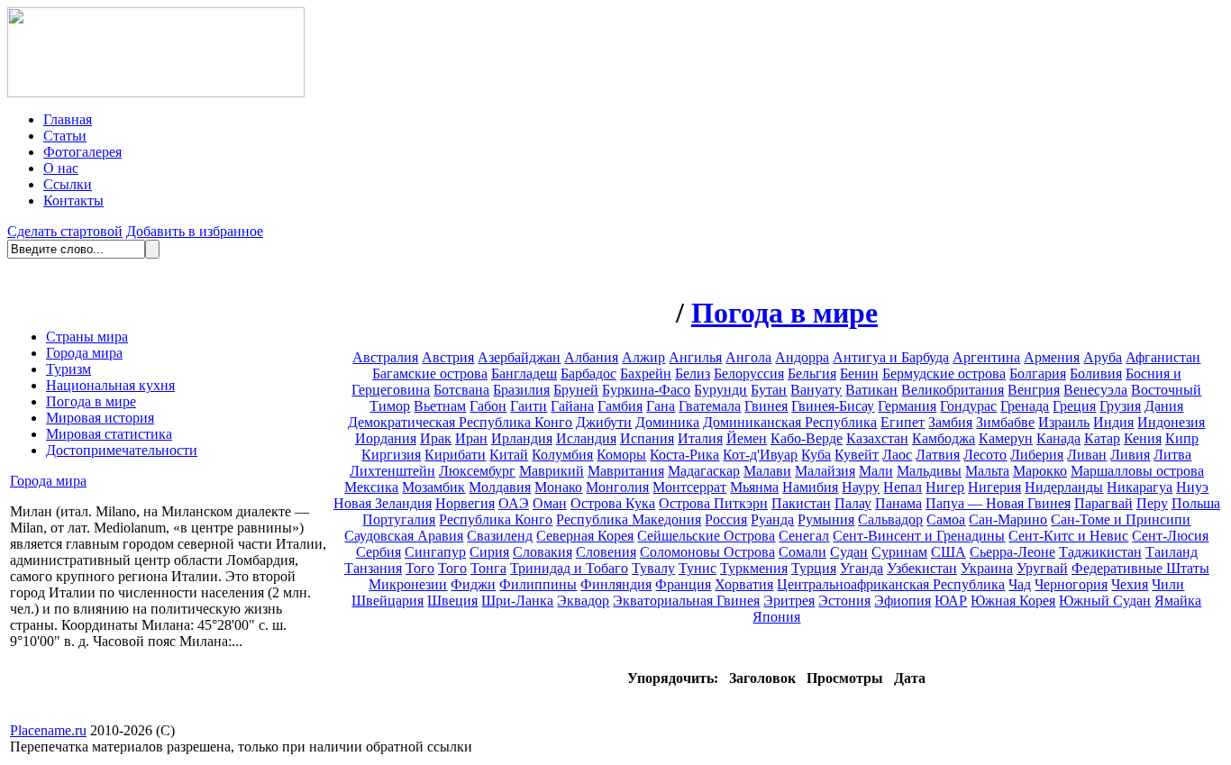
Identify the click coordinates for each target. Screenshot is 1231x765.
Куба (816, 454)
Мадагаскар (704, 470)
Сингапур (435, 552)
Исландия (586, 438)
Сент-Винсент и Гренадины (919, 535)
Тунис (697, 568)
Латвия (938, 454)
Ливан (1087, 454)
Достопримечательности (121, 450)
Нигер (945, 487)
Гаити (528, 406)
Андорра (802, 357)
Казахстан (877, 438)
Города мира (84, 352)
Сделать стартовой (65, 231)
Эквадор (583, 600)
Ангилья (695, 357)
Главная (67, 119)
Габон (488, 406)
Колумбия (562, 454)
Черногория (1071, 584)
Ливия (1130, 454)
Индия (1113, 422)
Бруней (575, 389)
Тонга (488, 568)
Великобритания (952, 389)
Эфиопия (902, 600)
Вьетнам (440, 406)
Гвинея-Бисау (832, 406)
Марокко (1040, 470)
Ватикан (871, 389)
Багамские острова (430, 373)
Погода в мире (91, 401)
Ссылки (67, 184)
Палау (852, 503)
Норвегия (465, 503)
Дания (1163, 406)
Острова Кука (612, 503)
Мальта (987, 470)
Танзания (373, 568)
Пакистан (801, 503)
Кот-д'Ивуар (760, 454)
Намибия (810, 487)
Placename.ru (48, 730)
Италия (700, 438)
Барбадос (588, 373)
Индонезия (1171, 422)
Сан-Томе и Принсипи (1120, 519)
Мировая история (100, 417)
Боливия (1096, 373)
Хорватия (744, 584)
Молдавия (500, 487)
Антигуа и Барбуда (891, 357)
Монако (558, 487)
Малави (767, 470)
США (948, 552)
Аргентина (986, 357)
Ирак (435, 438)
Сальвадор (890, 519)
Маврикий (551, 470)
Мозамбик (433, 487)
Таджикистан (1100, 552)
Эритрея (789, 600)
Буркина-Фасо (646, 389)
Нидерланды (1064, 487)
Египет (902, 422)
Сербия (378, 552)
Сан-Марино (1008, 519)
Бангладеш (524, 373)
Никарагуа (1139, 487)
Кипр (1182, 438)
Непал (902, 487)
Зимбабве (1005, 422)
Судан (849, 552)
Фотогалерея (82, 151)
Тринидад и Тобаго (569, 568)
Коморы (621, 454)
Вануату (816, 389)
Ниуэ (1192, 487)
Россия (726, 519)
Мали (876, 470)
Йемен (746, 438)
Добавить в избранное (194, 231)
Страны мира (87, 336)
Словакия (542, 552)
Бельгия (812, 373)
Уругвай (1042, 568)
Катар (1102, 438)
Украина (987, 568)
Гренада (1024, 406)
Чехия (1129, 584)
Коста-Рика (684, 454)
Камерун (1006, 438)
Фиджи (473, 584)
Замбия (950, 422)
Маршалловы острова (1137, 470)
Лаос (897, 454)
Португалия (398, 519)
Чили (1168, 584)
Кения (1143, 438)
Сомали (802, 552)
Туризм (68, 369)
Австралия (385, 357)
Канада (1058, 438)
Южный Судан (1105, 600)
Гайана (572, 406)
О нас (60, 168)
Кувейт (856, 454)
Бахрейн (645, 373)
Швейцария (387, 600)
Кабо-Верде (807, 438)
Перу (1152, 503)
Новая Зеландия (382, 503)
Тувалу (653, 568)
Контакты (73, 200)
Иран (471, 438)
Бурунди (720, 389)
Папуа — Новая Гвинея (998, 503)
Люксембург (477, 470)
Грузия (1120, 406)
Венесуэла (1095, 389)
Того (420, 568)
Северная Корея (585, 535)
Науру (861, 487)
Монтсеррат (689, 487)
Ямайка (1177, 600)
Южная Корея (1013, 600)
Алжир (643, 357)
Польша (1196, 503)
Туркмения (754, 568)
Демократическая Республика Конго (460, 422)
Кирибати (455, 454)
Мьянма (754, 487)
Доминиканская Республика (790, 422)
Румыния (826, 519)
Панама (898, 503)
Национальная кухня (110, 385)
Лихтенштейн (392, 470)
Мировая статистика (109, 434)
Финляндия (616, 584)
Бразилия (521, 389)
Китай (508, 454)
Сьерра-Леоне (1012, 552)
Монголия (617, 487)
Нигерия (994, 487)
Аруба (1102, 357)
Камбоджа (943, 438)
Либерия (1036, 454)
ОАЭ (513, 503)
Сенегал (804, 535)
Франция (683, 584)
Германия (907, 406)
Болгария (1037, 373)
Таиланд (1171, 552)
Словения (606, 552)
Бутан (769, 389)
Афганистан (1163, 357)
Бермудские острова (944, 373)
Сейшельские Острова (706, 535)
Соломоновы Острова (707, 552)
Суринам (899, 552)
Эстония (844, 600)
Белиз (692, 373)
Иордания (385, 438)
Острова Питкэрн (713, 503)
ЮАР (951, 600)
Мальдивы (929, 470)
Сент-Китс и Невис (1068, 535)
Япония (776, 616)
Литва (1172, 454)
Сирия (489, 552)
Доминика (667, 422)
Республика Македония (628, 519)
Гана (660, 406)
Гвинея (766, 406)
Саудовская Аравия (403, 535)
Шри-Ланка (517, 600)
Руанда (772, 519)
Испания (647, 438)
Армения (1052, 357)
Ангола (748, 357)
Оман (550, 503)
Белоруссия (749, 373)
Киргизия (391, 454)
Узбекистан (922, 568)
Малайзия (825, 470)
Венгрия (1034, 389)
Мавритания (626, 470)
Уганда (861, 568)
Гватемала (710, 406)
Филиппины (538, 584)
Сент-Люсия (1170, 535)
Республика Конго (495, 519)
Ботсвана (461, 389)
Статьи (65, 135)
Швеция (452, 600)
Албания (591, 357)
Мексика (371, 487)
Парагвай (1103, 503)
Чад (1019, 584)
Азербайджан (519, 357)
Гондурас (968, 406)
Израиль (1064, 422)
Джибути (604, 422)
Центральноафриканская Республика (891, 584)
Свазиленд (500, 535)
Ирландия (521, 438)
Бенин (859, 373)
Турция (813, 568)
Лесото (985, 454)
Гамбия (620, 406)
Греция (1074, 406)
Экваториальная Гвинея (686, 600)
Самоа (945, 519)
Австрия (448, 357)
